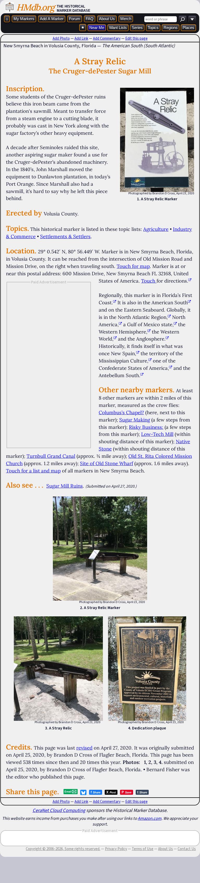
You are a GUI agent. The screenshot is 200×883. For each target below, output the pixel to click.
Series (137, 27)
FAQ (89, 18)
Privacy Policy (116, 848)
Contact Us (187, 848)
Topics (153, 27)
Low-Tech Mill (157, 434)
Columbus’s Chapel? (121, 412)
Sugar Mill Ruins (64, 486)
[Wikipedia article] (114, 302)
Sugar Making (134, 420)
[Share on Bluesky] (83, 792)
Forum (74, 18)
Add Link (81, 38)
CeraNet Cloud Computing (59, 810)
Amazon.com (149, 818)
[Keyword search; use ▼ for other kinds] (182, 19)
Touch (148, 281)
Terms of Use (142, 848)
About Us (107, 18)
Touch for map (133, 266)
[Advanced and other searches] (192, 19)
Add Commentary (107, 38)
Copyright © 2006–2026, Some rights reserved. (63, 848)
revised (84, 748)
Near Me (96, 27)
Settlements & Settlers (65, 236)
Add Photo (61, 38)
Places (188, 27)
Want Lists (118, 27)
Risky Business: (146, 427)
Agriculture (155, 229)
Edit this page (136, 38)
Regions (171, 27)
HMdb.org (35, 7)
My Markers (24, 18)
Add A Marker (52, 18)
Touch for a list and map (33, 470)
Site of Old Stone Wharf (106, 463)
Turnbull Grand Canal (51, 456)
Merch (125, 18)
